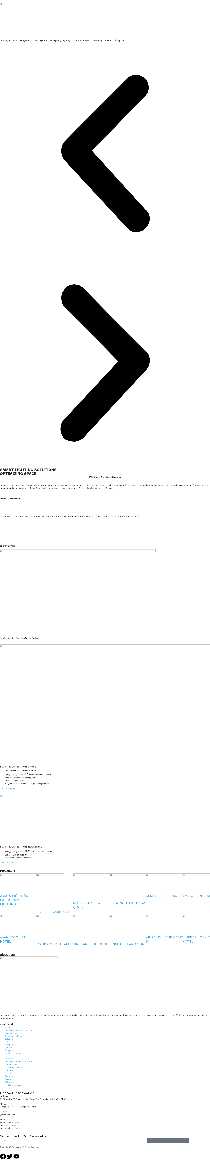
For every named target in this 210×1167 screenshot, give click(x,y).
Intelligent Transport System (18, 1030)
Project (8, 1042)
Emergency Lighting (14, 1036)
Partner (8, 1047)
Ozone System (11, 1033)
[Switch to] (119, 40)
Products (9, 1027)
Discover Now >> (8, 862)
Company (9, 1045)
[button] (105, 153)
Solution (9, 1039)
